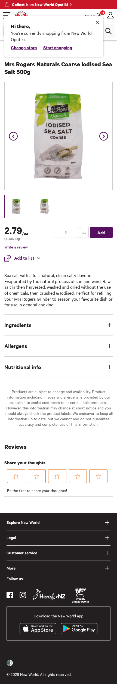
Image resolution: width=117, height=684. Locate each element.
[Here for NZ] (49, 595)
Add (101, 232)
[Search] (108, 31)
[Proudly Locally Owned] (80, 595)
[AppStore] (38, 628)
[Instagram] (23, 595)
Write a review (16, 247)
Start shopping (57, 47)
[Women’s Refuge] (10, 663)
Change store (24, 47)
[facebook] (10, 595)
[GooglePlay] (79, 628)
